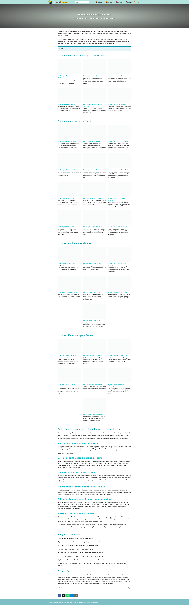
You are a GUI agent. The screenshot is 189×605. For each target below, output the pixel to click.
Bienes (137, 2)
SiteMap (96, 602)
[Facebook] (59, 595)
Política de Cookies (67, 602)
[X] (63, 595)
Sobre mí (86, 602)
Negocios (119, 2)
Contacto (91, 602)
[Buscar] (87, 2)
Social (129, 2)
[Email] (76, 595)
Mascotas (109, 2)
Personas (99, 2)
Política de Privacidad (78, 602)
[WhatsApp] (68, 595)
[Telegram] (72, 595)
